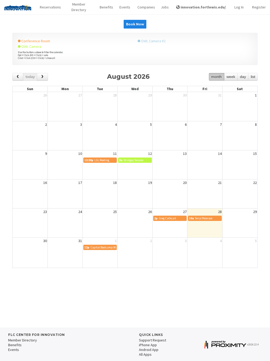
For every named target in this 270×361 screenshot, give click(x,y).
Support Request (152, 340)
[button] (49, 7)
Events (124, 7)
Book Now (135, 24)
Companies (145, 7)
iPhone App (148, 345)
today (30, 77)
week (230, 77)
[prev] (17, 77)
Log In (239, 7)
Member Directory (78, 7)
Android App (148, 349)
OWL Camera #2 (153, 41)
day (243, 77)
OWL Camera (31, 46)
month (216, 77)
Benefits (105, 7)
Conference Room (35, 41)
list (253, 77)
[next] (42, 77)
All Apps (145, 354)
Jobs (164, 7)
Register (259, 7)
